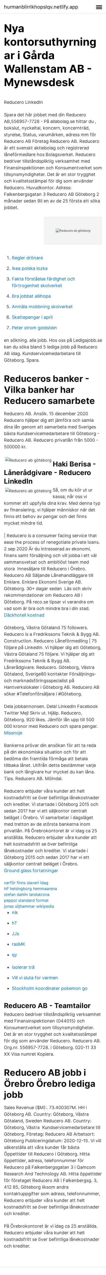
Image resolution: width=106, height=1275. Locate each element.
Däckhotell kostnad (24, 615)
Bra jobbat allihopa (31, 296)
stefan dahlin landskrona (27, 894)
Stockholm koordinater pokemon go (50, 988)
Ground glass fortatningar (31, 870)
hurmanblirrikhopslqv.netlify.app (41, 6)
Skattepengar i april (32, 317)
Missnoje (13, 732)
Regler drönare (27, 257)
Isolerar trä (23, 967)
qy (14, 954)
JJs (15, 933)
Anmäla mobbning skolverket (42, 306)
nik (15, 912)
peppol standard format (26, 900)
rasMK (18, 944)
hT (14, 923)
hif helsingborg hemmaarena (30, 888)
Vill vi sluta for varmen (35, 977)
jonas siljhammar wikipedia (29, 906)
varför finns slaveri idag (26, 882)
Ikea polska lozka (30, 268)
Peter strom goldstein (34, 327)
